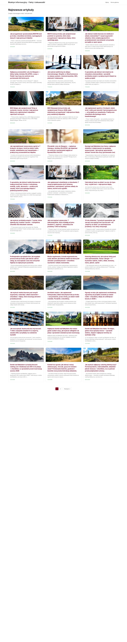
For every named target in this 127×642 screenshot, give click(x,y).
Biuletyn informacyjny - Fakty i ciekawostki (26, 2)
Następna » (67, 389)
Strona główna (115, 2)
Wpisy (107, 2)
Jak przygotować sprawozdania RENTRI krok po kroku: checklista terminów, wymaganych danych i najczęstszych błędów (26, 36)
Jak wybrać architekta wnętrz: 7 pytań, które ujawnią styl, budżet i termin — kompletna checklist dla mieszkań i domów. (26, 222)
